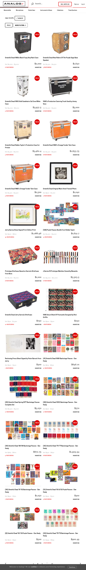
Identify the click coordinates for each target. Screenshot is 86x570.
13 (52, 563)
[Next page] (78, 563)
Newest (20, 18)
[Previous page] (7, 563)
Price (9, 25)
